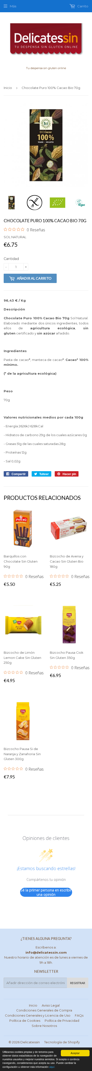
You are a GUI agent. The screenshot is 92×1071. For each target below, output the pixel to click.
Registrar (77, 983)
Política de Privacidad (62, 1020)
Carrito (82, 6)
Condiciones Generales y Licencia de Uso (37, 1015)
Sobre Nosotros (44, 1026)
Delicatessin (30, 1042)
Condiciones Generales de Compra (44, 1010)
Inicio (8, 88)
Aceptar (75, 1053)
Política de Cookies (24, 1020)
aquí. (52, 1067)
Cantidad (11, 259)
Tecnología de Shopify (62, 1042)
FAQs (79, 1015)
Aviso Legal (51, 1005)
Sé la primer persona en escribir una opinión (46, 892)
